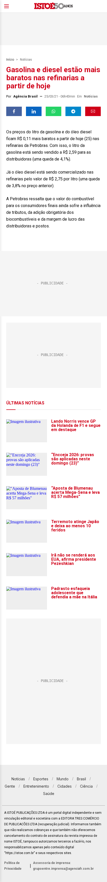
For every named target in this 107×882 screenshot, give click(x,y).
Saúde (48, 793)
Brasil (81, 779)
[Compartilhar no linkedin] (34, 111)
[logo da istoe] (53, 6)
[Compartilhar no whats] (53, 111)
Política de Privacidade (13, 865)
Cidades (64, 786)
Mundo (63, 779)
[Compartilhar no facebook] (14, 111)
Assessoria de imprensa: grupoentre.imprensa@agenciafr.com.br (63, 865)
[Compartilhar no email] (93, 111)
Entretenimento (36, 786)
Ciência (86, 786)
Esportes (40, 779)
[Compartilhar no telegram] (73, 111)
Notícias (26, 59)
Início (10, 59)
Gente (10, 786)
